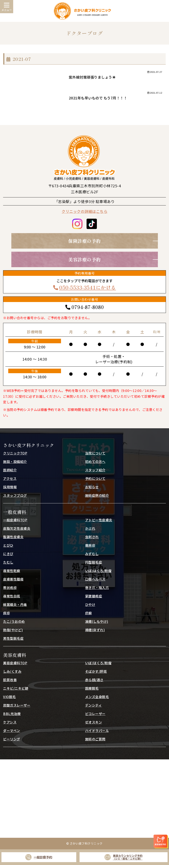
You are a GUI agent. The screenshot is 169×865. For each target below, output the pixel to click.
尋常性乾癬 (11, 570)
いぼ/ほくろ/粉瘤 (98, 570)
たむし (8, 562)
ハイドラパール (97, 730)
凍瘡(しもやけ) (96, 621)
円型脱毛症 (93, 562)
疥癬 (88, 613)
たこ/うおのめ (14, 621)
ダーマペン (11, 730)
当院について (95, 453)
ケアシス (9, 722)
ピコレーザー (95, 713)
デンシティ (93, 705)
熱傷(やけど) (13, 629)
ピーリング (11, 739)
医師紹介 (10, 470)
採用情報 (10, 487)
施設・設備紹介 (15, 461)
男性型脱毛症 (13, 638)
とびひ (8, 545)
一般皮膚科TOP (15, 520)
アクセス (9, 478)
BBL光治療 (12, 713)
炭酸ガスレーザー (16, 705)
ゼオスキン (93, 722)
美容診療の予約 (84, 259)
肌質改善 (10, 679)
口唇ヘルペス (95, 579)
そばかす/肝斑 (96, 671)
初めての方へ (95, 461)
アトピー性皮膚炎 (98, 520)
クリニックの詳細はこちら (84, 211)
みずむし (92, 553)
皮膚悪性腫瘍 (13, 579)
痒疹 (6, 613)
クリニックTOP (15, 453)
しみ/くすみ (12, 671)
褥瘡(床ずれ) (95, 629)
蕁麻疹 (90, 545)
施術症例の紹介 (97, 495)
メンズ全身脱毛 (97, 696)
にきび (8, 553)
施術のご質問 (95, 739)
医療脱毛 (92, 688)
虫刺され (92, 536)
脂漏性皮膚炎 (13, 536)
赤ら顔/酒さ (94, 679)
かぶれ (90, 528)
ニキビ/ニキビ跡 (15, 688)
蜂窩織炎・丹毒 (15, 604)
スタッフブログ (15, 495)
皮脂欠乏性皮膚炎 (16, 528)
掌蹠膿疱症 (93, 596)
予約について (95, 478)
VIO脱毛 (9, 696)
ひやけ (90, 604)
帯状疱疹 (10, 587)
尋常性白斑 (11, 596)
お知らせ (92, 487)
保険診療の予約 (84, 240)
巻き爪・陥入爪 (97, 587)
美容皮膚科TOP (15, 662)
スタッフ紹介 (95, 470)
